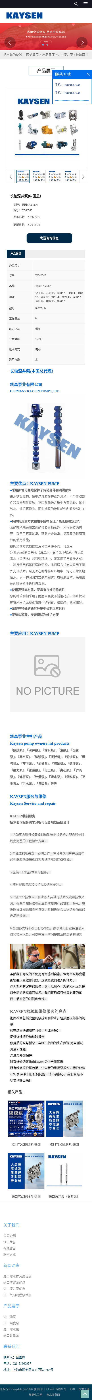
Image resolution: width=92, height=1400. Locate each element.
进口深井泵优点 (14, 1289)
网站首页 (32, 55)
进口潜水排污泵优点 (17, 1276)
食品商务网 (53, 1394)
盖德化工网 (35, 1394)
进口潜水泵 (11, 1329)
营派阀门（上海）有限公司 (50, 1389)
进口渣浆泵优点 (14, 1282)
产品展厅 (48, 55)
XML (73, 1389)
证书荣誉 (9, 1242)
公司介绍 (9, 1236)
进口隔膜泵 (11, 1323)
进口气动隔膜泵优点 (17, 1295)
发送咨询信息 (49, 238)
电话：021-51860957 (17, 1363)
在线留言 (9, 1248)
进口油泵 (9, 1317)
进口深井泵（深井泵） (64, 1196)
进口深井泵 (65, 55)
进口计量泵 (11, 1335)
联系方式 (9, 1254)
